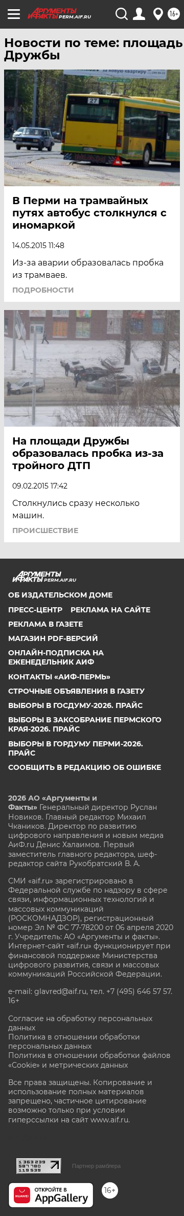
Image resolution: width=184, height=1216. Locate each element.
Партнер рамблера (96, 1166)
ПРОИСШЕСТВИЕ (45, 530)
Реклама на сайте (110, 609)
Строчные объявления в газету (76, 691)
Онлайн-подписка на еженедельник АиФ (56, 657)
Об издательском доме (60, 595)
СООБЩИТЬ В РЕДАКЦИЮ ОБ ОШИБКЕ (84, 767)
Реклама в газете (45, 624)
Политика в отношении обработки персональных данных (74, 1041)
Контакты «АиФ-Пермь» (59, 676)
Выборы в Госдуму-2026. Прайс (75, 705)
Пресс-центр (35, 609)
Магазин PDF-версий (53, 638)
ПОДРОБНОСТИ (43, 290)
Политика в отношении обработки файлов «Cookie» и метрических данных (89, 1060)
